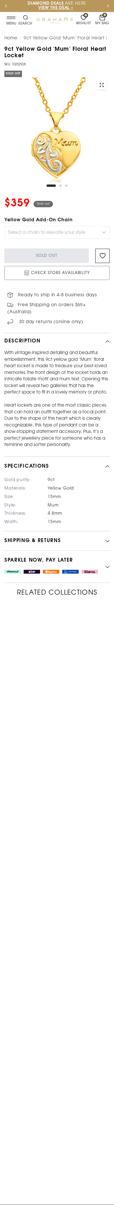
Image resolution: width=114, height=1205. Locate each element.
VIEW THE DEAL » (55, 8)
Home (10, 38)
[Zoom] (101, 85)
